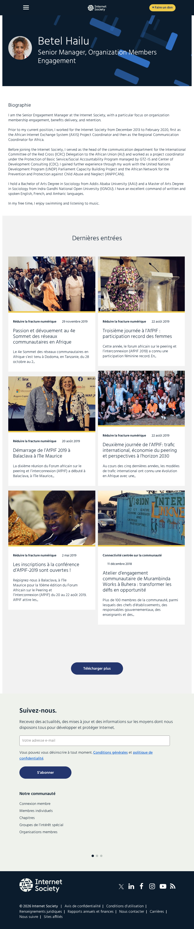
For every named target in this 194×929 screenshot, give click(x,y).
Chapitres (27, 818)
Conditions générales (110, 753)
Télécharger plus (97, 669)
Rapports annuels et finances (91, 912)
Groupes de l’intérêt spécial (41, 825)
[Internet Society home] (97, 8)
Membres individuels (36, 811)
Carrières (157, 912)
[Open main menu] (26, 7)
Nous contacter (131, 912)
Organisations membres (38, 832)
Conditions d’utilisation (125, 906)
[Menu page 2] (97, 856)
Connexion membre (34, 804)
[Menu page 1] (93, 856)
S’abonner (45, 773)
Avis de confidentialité (83, 906)
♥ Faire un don (162, 7)
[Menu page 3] (101, 856)
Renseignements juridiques (40, 912)
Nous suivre (28, 917)
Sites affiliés (53, 917)
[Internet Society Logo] (40, 885)
